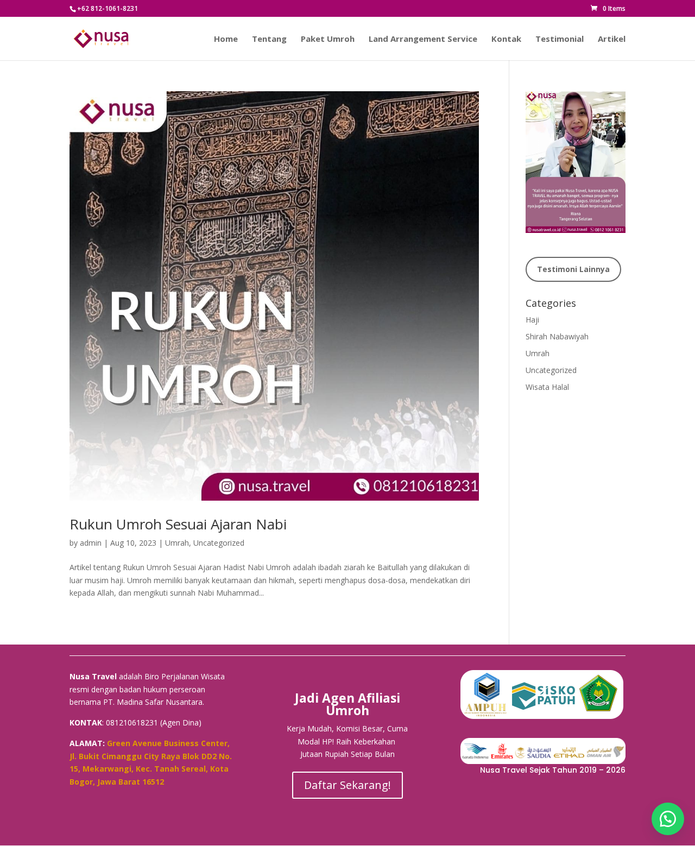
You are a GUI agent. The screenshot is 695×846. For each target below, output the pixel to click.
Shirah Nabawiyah (557, 336)
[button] (668, 819)
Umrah (177, 543)
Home (226, 39)
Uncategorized (218, 543)
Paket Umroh (328, 39)
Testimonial (559, 39)
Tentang (269, 39)
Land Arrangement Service (423, 39)
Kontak (506, 39)
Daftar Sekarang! (347, 785)
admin (91, 543)
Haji (532, 319)
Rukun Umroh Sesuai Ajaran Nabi (178, 524)
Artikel (612, 39)
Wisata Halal (547, 387)
